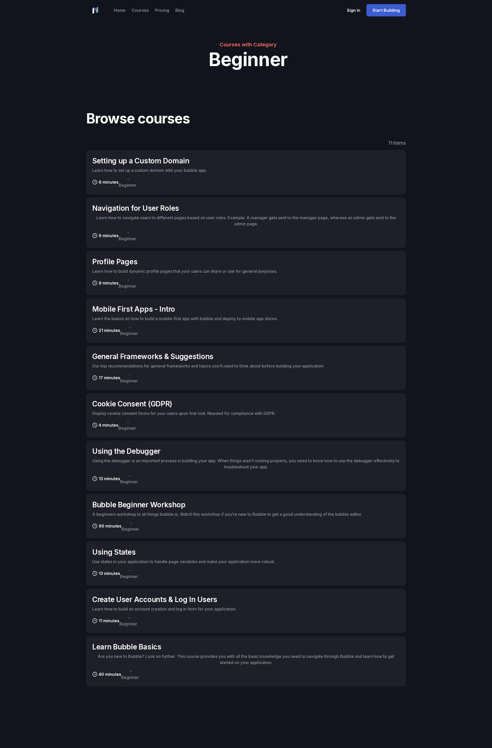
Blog (179, 10)
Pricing (162, 10)
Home (120, 10)
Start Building (386, 10)
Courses (140, 10)
